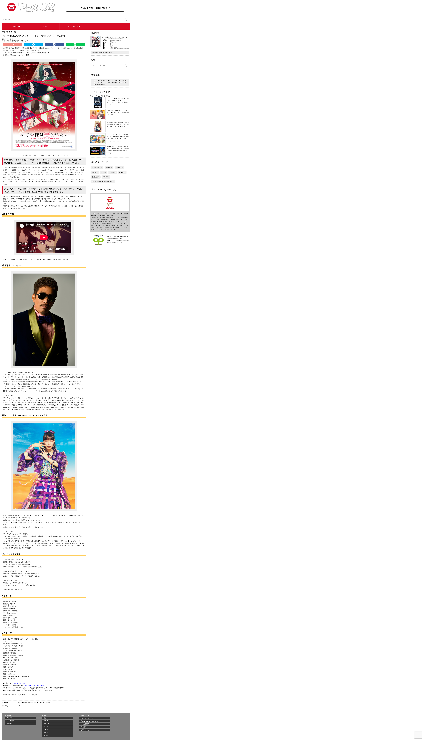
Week (103, 96)
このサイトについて (73, 26)
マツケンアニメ (97, 167)
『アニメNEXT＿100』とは (89, 721)
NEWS (45, 26)
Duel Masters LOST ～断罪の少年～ (103, 181)
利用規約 (83, 727)
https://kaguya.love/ (19, 683)
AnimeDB (16, 26)
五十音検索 (10, 721)
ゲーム (46, 732)
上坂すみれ (119, 167)
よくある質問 (85, 724)
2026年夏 (109, 167)
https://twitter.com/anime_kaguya (34, 685)
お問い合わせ (85, 730)
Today (98, 96)
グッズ (46, 726)
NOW (92, 96)
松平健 (104, 172)
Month (108, 96)
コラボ (46, 729)
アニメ (20, 706)
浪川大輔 (113, 172)
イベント (46, 724)
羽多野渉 (122, 172)
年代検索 (9, 724)
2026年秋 (106, 177)
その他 (46, 735)
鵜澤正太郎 (95, 177)
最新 (45, 718)
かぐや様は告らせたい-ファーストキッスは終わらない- (37, 702)
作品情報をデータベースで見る (103, 52)
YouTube (95, 172)
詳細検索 (9, 718)
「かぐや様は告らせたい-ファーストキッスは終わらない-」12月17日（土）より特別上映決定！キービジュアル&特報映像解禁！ (110, 82)
